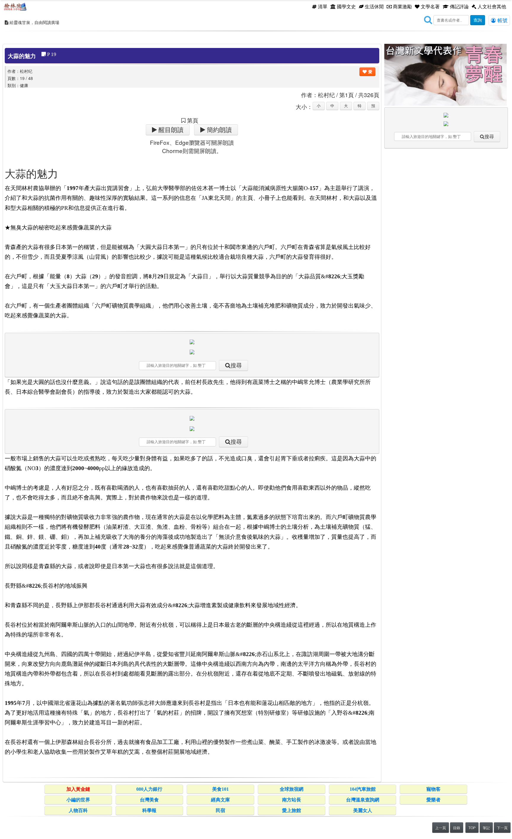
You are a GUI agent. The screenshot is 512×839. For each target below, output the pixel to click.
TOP (472, 827)
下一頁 (502, 827)
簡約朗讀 (218, 130)
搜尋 (236, 365)
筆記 (486, 827)
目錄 (456, 827)
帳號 (502, 20)
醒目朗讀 (170, 130)
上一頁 (440, 827)
